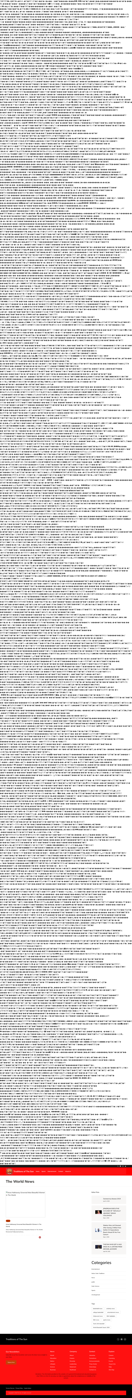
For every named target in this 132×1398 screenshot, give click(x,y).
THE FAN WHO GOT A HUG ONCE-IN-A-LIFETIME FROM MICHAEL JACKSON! (112, 1246)
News (8, 1221)
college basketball (98, 1312)
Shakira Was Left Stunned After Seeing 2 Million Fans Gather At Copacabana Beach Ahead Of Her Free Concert (112, 1229)
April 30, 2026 (106, 1251)
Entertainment (96, 1269)
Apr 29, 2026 (9, 1237)
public (93, 1282)
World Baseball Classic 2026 (101, 1327)
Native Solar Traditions (98, 1273)
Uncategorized (96, 1295)
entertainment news (113, 1312)
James (43, 1237)
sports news (106, 1320)
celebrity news (110, 1308)
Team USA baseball (98, 1323)
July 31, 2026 (106, 1201)
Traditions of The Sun (24, 1171)
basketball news (97, 1308)
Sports (93, 1290)
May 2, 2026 (106, 1218)
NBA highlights (111, 1316)
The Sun (19, 1393)
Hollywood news (98, 1316)
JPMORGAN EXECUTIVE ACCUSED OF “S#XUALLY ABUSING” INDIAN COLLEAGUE (112, 1212)
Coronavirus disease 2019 (112, 1199)
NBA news (96, 1320)
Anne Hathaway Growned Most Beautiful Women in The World (23, 1225)
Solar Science (95, 1286)
